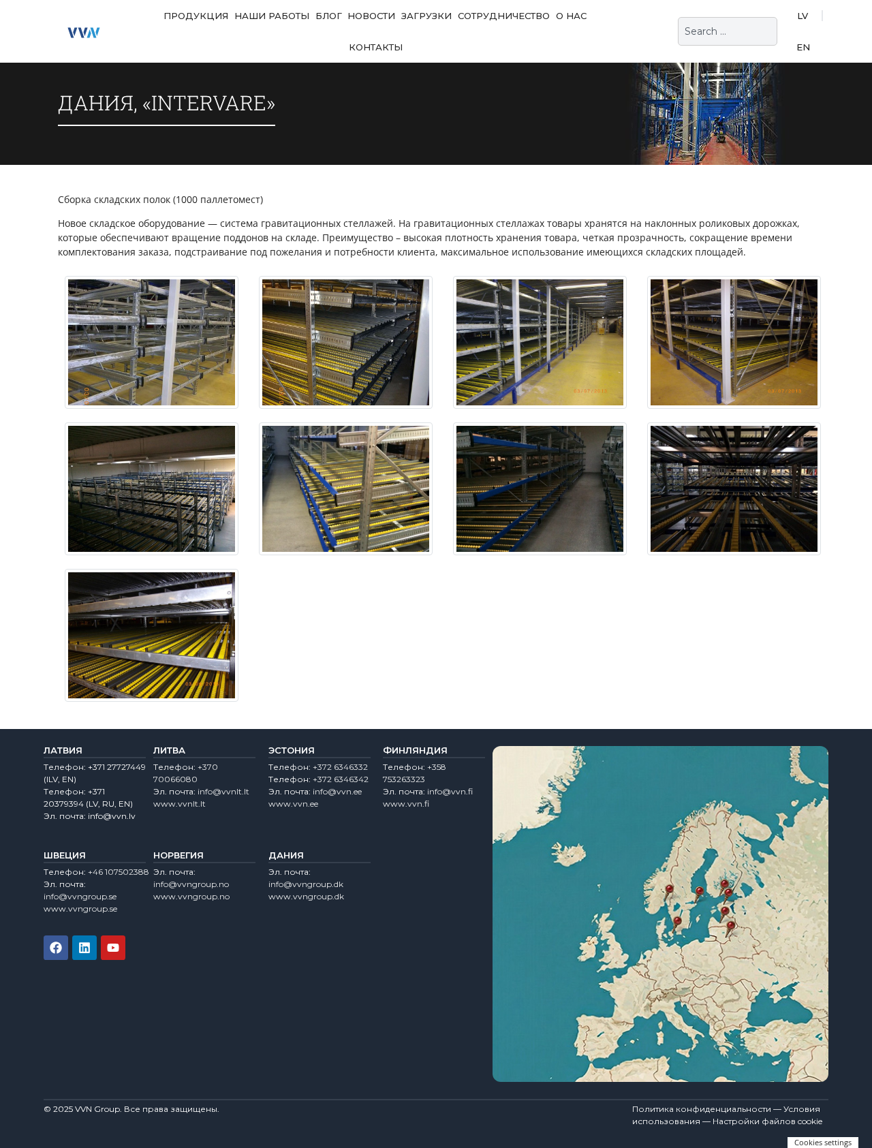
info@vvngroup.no (191, 884)
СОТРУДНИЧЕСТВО (504, 15)
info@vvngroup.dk (305, 884)
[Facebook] (56, 947)
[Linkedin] (84, 947)
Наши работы (271, 15)
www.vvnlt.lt (179, 803)
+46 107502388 (118, 872)
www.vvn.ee (293, 803)
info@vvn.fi (450, 791)
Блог (328, 15)
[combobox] (727, 31)
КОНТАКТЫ (376, 47)
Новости (371, 15)
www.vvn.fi (406, 803)
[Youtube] (113, 947)
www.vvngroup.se (80, 908)
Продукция (196, 15)
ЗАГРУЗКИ (426, 15)
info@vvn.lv (112, 816)
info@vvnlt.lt (223, 791)
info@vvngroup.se (80, 896)
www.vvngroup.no (191, 896)
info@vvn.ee (337, 791)
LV (802, 15)
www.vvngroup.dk (306, 896)
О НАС (571, 15)
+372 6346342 (341, 779)
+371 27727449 (117, 767)
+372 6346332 (340, 767)
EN (803, 47)
